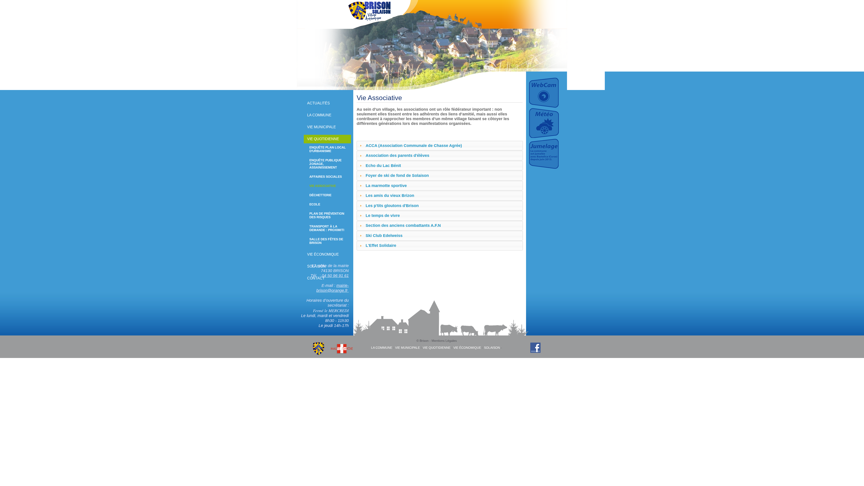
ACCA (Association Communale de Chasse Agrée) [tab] (414, 145)
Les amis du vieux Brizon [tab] (390, 195)
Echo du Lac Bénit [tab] (383, 165)
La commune (319, 115)
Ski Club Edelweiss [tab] (384, 235)
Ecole (314, 204)
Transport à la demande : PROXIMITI (326, 228)
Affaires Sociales (325, 176)
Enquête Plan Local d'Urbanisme (327, 149)
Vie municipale (321, 127)
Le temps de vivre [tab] (383, 215)
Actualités (318, 103)
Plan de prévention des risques (326, 215)
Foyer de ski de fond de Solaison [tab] (397, 175)
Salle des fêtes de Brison (326, 241)
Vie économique (323, 254)
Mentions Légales (444, 340)
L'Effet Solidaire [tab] (381, 245)
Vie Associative (322, 186)
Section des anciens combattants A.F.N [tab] (403, 225)
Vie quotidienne (323, 139)
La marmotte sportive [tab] (386, 185)
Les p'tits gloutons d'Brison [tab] (392, 205)
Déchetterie (320, 195)
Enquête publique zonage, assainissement (325, 163)
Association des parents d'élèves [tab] (397, 155)
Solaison (492, 347)
